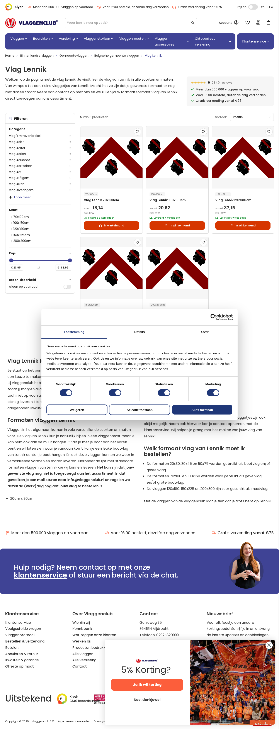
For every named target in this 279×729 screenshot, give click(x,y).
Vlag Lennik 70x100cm (101, 200)
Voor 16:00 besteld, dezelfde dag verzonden (136, 7)
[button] (137, 132)
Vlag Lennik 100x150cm (168, 200)
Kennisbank (82, 628)
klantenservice (40, 575)
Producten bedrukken (91, 647)
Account (225, 22)
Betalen (12, 647)
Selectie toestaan (140, 410)
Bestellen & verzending (24, 641)
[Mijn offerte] (258, 23)
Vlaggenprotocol (19, 634)
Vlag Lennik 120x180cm (233, 200)
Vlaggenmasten (132, 38)
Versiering (67, 38)
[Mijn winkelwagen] (268, 23)
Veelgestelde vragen (23, 628)
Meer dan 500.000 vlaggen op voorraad (63, 7)
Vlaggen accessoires (164, 41)
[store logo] (31, 23)
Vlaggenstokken (97, 38)
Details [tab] (139, 331)
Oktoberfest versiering (205, 41)
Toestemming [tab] (74, 331)
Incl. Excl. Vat (253, 7)
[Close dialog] (269, 645)
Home (9, 55)
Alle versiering (84, 660)
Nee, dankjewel (147, 699)
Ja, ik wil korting (147, 684)
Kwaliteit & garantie (22, 660)
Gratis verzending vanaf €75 (200, 7)
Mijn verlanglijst (247, 23)
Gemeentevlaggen (74, 55)
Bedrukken (41, 38)
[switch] (115, 393)
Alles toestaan (202, 410)
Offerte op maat (19, 666)
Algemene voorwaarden (74, 721)
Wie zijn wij (81, 622)
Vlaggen (17, 38)
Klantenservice (18, 622)
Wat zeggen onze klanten (94, 634)
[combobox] (131, 23)
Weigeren (77, 410)
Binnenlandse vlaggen (37, 55)
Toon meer (22, 197)
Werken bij (81, 641)
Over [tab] (205, 331)
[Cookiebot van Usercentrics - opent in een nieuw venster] (214, 317)
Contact (79, 666)
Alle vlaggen (82, 653)
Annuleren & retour (21, 653)
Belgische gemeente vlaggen (116, 55)
